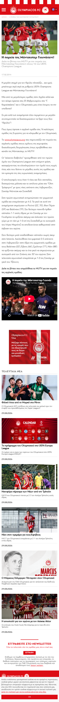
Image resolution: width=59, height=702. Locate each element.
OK (29, 697)
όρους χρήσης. (37, 665)
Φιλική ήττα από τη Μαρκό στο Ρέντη (21, 402)
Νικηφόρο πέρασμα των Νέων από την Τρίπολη (26, 492)
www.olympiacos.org (15, 140)
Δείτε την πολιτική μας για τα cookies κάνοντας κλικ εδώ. (23, 692)
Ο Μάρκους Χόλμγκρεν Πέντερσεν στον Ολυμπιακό (28, 578)
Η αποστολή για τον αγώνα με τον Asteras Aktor (26, 621)
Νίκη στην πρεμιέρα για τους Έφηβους (21, 535)
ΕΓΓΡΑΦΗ (29, 653)
